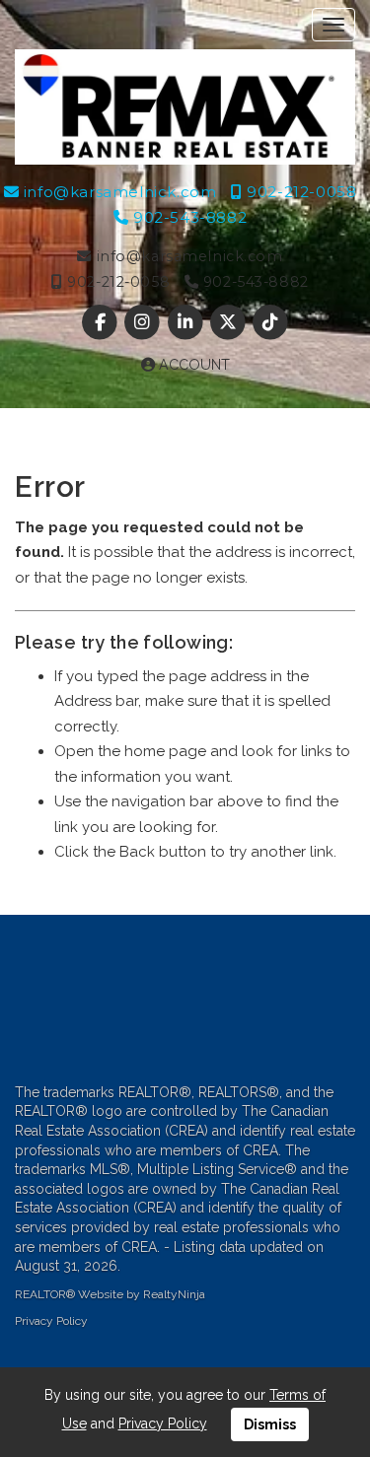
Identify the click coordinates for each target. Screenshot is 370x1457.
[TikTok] (270, 323)
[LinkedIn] (187, 323)
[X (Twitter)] (229, 323)
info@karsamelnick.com (117, 191)
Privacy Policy (51, 1321)
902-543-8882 (187, 217)
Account (192, 365)
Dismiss (270, 1424)
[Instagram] (144, 323)
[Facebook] (102, 323)
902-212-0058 (299, 191)
